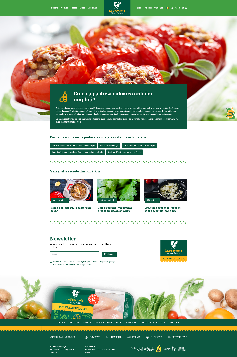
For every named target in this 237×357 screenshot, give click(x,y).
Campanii (131, 322)
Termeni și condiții (58, 346)
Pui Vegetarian (103, 322)
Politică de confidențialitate (62, 349)
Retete (87, 322)
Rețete (74, 8)
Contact (174, 322)
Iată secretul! (105, 200)
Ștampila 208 (91, 346)
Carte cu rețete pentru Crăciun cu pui (139, 145)
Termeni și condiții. (84, 264)
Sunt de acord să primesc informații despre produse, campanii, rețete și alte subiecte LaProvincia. (84, 263)
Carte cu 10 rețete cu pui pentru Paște (124, 152)
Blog (139, 8)
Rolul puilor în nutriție (109, 145)
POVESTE (95, 337)
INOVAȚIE (156, 337)
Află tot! (150, 200)
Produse (64, 8)
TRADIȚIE (116, 337)
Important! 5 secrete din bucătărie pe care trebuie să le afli (77, 152)
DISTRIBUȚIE (179, 337)
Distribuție (92, 8)
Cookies (53, 352)
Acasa (61, 322)
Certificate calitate (152, 322)
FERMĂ (136, 337)
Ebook (82, 8)
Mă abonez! (109, 254)
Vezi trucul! (58, 200)
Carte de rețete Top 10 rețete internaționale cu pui (73, 145)
